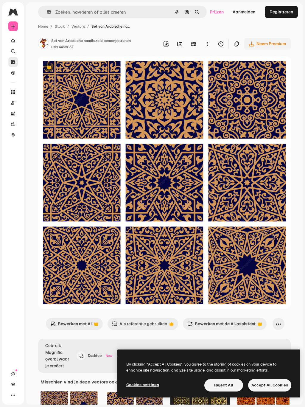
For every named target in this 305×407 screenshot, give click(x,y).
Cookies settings (142, 384)
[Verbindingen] (13, 373)
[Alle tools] (13, 92)
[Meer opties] (207, 44)
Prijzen (217, 12)
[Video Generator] (13, 124)
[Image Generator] (13, 113)
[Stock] (13, 62)
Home (43, 26)
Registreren (281, 12)
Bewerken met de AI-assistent (221, 325)
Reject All (223, 385)
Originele (77, 68)
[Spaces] (13, 103)
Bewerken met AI (71, 325)
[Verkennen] (13, 72)
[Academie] (13, 384)
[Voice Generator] (13, 135)
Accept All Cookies (269, 385)
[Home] (13, 40)
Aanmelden (244, 12)
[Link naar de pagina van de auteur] (43, 44)
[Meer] (13, 395)
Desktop (100, 355)
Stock (60, 26)
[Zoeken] (13, 51)
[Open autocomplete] (46, 12)
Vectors (78, 26)
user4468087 (62, 47)
